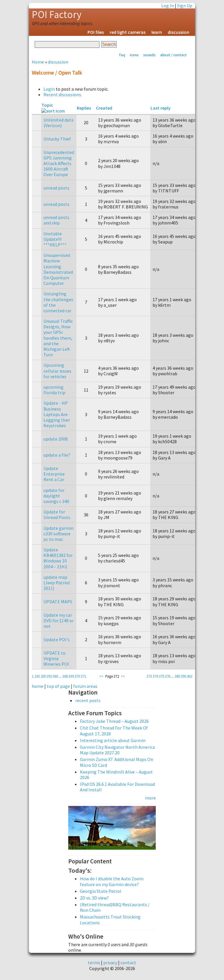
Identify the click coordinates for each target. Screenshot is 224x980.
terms (94, 962)
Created (104, 108)
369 (71, 676)
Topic (47, 105)
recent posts (88, 700)
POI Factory (56, 14)
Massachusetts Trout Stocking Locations (110, 919)
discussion (178, 32)
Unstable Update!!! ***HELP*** (55, 239)
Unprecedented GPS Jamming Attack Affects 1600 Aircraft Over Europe (58, 163)
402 (189, 676)
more (150, 798)
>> (123, 676)
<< (101, 676)
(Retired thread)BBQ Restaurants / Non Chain (115, 907)
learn (156, 32)
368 (65, 676)
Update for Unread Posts (56, 514)
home (37, 686)
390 (183, 676)
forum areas (85, 686)
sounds (149, 54)
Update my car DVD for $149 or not (58, 620)
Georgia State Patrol (100, 891)
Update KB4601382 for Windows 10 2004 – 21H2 (58, 558)
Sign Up (184, 5)
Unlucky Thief (57, 139)
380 (177, 676)
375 (161, 676)
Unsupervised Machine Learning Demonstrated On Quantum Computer (58, 269)
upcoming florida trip (54, 389)
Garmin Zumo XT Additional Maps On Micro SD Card (116, 762)
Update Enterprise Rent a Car (54, 473)
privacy (110, 962)
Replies (84, 108)
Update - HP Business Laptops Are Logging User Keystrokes (56, 414)
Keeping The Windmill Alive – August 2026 (116, 774)
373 (149, 676)
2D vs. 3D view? (94, 898)
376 (167, 676)
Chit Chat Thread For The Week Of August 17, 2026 (114, 730)
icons (134, 54)
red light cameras (128, 32)
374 (155, 676)
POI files (96, 32)
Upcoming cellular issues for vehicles (57, 370)
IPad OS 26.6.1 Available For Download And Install (117, 787)
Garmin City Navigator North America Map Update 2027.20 (117, 749)
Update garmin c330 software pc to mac (58, 533)
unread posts (56, 188)
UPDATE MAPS (57, 601)
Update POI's (56, 639)
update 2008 (55, 439)
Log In (167, 5)
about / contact (173, 54)
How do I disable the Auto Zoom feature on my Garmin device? (112, 881)
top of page (58, 686)
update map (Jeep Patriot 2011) (56, 582)
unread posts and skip (56, 220)
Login (49, 89)
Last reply (160, 108)
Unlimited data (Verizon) (58, 122)
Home (38, 62)
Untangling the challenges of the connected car (58, 302)
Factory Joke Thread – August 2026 (114, 721)
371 (83, 676)
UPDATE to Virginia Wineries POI (56, 658)
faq (122, 54)
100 (37, 676)
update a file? (56, 455)
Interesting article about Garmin (113, 740)
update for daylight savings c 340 (56, 495)
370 (77, 676)
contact (128, 962)
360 (55, 676)
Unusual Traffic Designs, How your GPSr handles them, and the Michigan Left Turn (58, 337)
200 (43, 676)
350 (49, 676)
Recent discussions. (62, 94)
